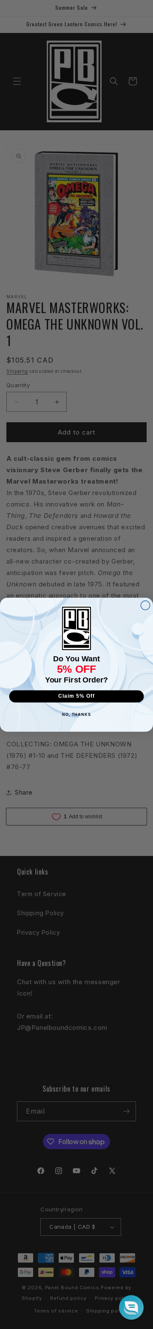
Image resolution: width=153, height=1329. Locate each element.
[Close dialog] (145, 605)
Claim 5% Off (76, 696)
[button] (131, 1307)
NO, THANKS (76, 715)
